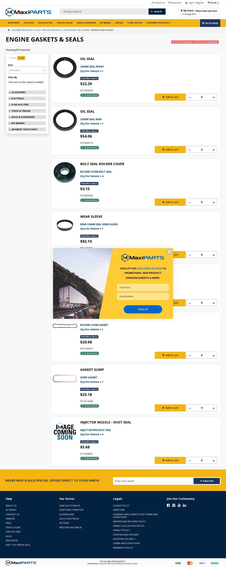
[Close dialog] (169, 251)
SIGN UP (143, 309)
